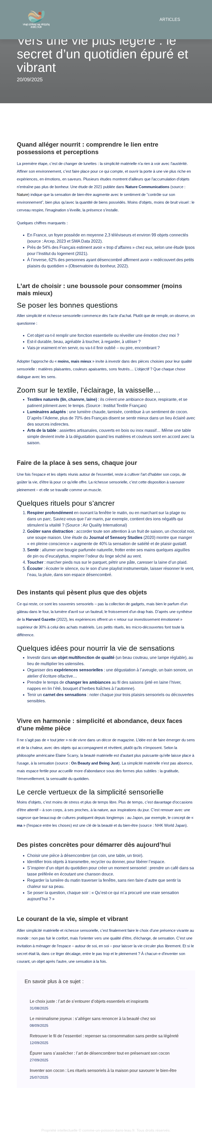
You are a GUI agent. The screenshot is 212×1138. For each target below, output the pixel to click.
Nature (22, 194)
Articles (170, 19)
